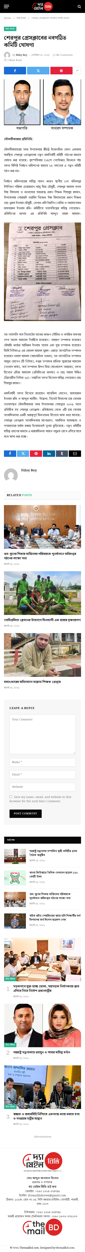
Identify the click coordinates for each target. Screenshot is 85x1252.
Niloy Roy (21, 55)
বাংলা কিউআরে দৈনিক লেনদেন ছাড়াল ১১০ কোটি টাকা (53, 875)
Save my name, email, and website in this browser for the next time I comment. (40, 799)
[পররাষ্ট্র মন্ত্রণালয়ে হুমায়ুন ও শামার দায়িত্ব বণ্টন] (42, 1025)
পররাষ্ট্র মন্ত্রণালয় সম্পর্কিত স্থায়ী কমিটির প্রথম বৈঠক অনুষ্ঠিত (53, 853)
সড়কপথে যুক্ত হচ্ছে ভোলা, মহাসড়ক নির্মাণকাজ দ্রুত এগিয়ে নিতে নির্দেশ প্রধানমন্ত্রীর (46, 988)
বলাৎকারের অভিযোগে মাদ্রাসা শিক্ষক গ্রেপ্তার (32, 682)
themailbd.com (65, 1248)
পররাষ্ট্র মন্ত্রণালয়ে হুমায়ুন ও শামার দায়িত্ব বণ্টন (41, 1052)
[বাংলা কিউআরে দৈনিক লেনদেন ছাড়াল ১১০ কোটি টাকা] (15, 878)
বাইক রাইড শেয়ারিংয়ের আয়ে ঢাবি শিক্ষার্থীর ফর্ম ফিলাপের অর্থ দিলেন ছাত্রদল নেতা (54, 918)
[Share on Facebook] (15, 70)
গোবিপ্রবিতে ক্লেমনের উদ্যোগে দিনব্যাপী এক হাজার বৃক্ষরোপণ (42, 620)
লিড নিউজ (10, 979)
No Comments (64, 55)
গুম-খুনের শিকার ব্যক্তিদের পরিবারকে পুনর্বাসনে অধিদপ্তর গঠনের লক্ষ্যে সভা (40, 556)
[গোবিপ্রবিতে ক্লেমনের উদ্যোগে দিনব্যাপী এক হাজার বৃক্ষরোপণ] (42, 593)
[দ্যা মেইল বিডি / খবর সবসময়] (42, 6)
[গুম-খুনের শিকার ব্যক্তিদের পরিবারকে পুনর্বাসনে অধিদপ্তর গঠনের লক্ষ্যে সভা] (42, 527)
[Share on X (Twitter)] (38, 70)
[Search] (79, 6)
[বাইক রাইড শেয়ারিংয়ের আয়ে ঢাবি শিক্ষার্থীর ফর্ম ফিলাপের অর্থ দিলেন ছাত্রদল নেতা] (15, 921)
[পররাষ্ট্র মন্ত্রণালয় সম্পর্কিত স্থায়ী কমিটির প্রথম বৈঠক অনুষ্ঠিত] (15, 856)
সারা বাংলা (10, 29)
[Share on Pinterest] (61, 70)
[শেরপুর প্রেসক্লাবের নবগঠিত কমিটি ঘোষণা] (42, 104)
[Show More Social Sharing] (77, 70)
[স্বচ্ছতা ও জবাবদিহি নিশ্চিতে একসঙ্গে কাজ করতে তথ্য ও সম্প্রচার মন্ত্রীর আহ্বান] (42, 1087)
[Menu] (6, 6)
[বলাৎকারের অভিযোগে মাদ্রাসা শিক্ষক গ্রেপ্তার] (42, 655)
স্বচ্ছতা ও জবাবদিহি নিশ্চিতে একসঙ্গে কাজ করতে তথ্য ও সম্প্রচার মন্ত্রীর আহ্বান (46, 1116)
